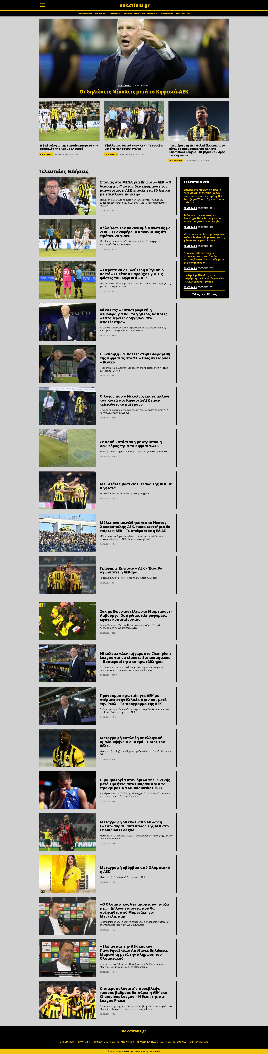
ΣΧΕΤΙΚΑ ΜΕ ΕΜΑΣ (198, 1041)
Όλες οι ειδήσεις (204, 294)
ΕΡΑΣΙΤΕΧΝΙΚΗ (131, 13)
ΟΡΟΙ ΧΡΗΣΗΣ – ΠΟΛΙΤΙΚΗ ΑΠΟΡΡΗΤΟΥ (113, 1041)
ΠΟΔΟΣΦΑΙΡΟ (85, 13)
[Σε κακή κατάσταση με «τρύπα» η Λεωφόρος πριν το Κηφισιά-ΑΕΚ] (67, 448)
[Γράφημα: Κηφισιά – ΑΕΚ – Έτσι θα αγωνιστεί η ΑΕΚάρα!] (67, 575)
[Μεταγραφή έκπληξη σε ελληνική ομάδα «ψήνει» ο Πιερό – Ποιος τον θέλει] (67, 748)
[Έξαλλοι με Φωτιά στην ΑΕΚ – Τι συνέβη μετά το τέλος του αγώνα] (134, 121)
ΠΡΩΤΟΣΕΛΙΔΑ (149, 13)
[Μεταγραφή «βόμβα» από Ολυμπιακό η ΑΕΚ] (67, 874)
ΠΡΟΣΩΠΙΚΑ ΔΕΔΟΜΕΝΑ (150, 1041)
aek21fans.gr (134, 1030)
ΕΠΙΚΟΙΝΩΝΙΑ (183, 13)
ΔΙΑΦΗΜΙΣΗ (166, 13)
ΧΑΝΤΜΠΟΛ (114, 13)
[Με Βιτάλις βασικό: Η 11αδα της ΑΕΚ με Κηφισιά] (67, 490)
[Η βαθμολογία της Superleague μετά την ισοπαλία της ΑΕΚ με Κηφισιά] (69, 121)
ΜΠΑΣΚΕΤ (100, 13)
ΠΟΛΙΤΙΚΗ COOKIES (176, 1041)
